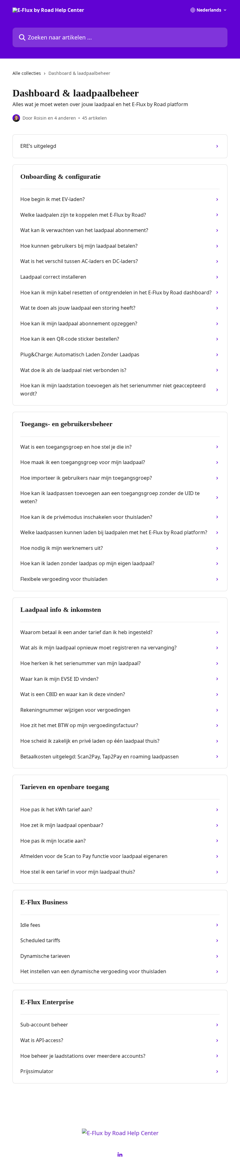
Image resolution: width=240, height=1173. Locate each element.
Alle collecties (26, 73)
